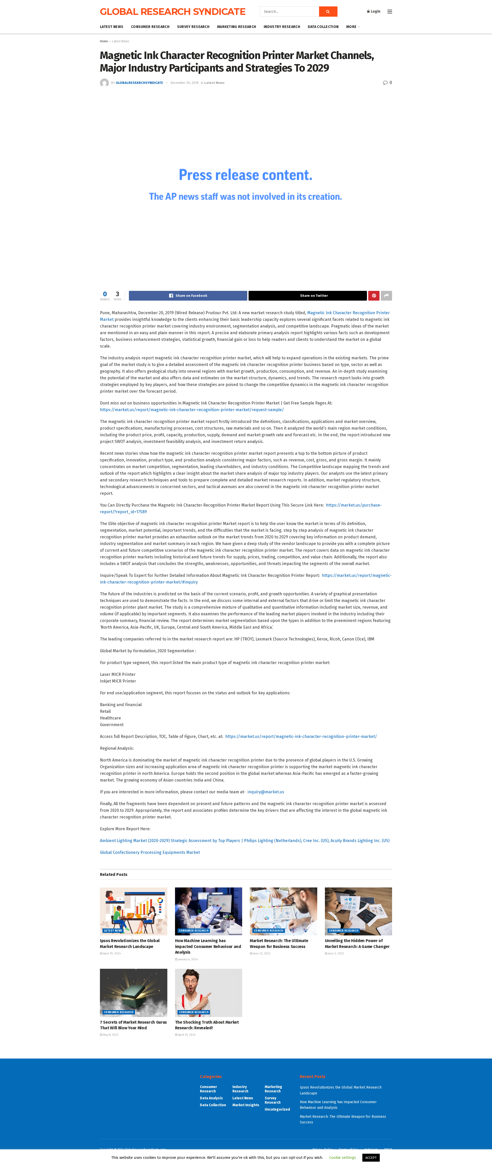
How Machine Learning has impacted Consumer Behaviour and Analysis (208, 946)
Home (104, 41)
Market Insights (245, 1105)
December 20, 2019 (184, 83)
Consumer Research (150, 27)
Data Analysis (211, 1098)
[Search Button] (328, 11)
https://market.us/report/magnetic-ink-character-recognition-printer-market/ (301, 736)
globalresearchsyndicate (139, 83)
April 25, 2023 (186, 1034)
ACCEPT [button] (371, 1158)
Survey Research (193, 27)
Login (375, 11)
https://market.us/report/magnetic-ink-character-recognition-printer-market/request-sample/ (192, 409)
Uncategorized (277, 1109)
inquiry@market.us (266, 791)
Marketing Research (236, 27)
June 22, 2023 (261, 953)
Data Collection (323, 27)
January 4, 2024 (187, 959)
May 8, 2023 (110, 1034)
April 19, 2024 (111, 953)
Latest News (111, 27)
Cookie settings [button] (342, 1157)
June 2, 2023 (335, 953)
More (351, 27)
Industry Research (282, 27)
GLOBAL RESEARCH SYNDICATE (172, 11)
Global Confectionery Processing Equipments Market (150, 852)
